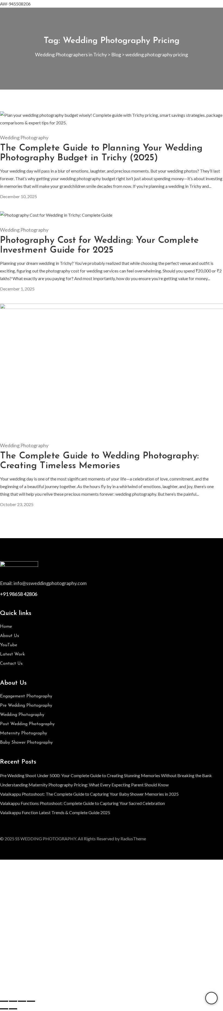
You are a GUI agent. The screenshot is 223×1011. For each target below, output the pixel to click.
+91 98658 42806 (18, 594)
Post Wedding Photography (27, 724)
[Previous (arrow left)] (4, 1008)
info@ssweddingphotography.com (50, 583)
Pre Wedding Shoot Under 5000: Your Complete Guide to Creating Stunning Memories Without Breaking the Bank (106, 775)
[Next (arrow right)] (13, 1008)
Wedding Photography (24, 137)
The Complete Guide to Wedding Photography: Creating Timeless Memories (99, 461)
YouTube (8, 645)
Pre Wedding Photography (26, 705)
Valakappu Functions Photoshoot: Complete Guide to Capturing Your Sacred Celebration (82, 803)
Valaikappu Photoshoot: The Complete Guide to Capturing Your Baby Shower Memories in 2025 (89, 793)
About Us (9, 636)
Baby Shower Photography (26, 742)
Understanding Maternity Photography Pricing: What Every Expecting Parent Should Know (84, 784)
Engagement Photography (26, 696)
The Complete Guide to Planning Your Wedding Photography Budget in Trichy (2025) (101, 153)
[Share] (22, 1001)
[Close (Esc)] (31, 1001)
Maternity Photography (23, 733)
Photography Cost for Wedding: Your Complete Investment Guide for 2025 (99, 245)
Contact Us (11, 663)
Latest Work (12, 654)
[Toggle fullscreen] (13, 1001)
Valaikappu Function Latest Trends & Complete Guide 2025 (55, 812)
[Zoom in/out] (4, 1001)
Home (6, 626)
